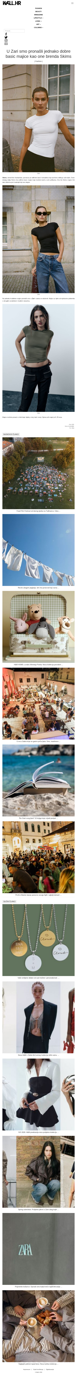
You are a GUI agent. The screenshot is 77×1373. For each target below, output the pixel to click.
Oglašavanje (50, 1369)
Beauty (38, 11)
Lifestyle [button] (38, 18)
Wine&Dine (38, 15)
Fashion (38, 8)
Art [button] (38, 24)
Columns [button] (38, 27)
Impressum (26, 1369)
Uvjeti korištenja (38, 1369)
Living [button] (38, 21)
